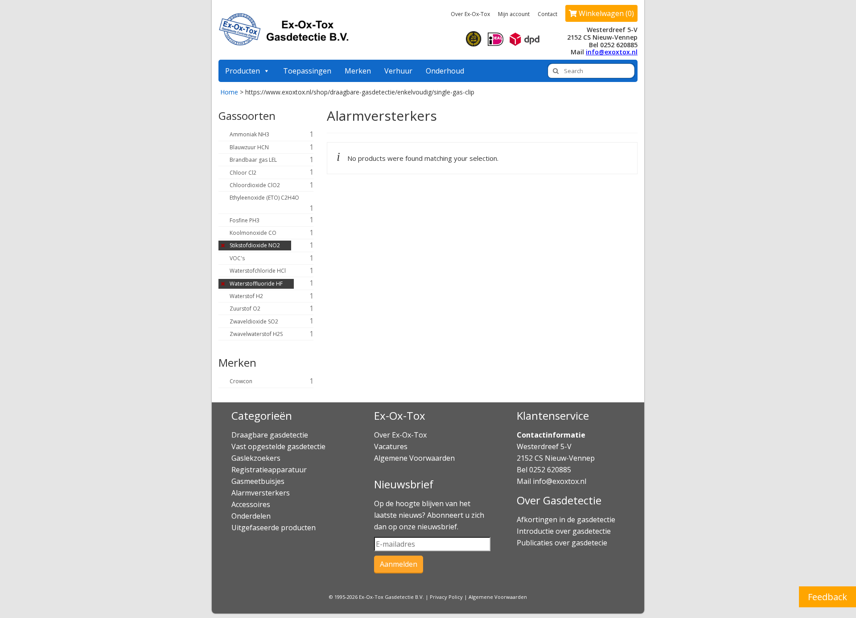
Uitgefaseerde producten (273, 527)
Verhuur (398, 71)
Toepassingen (307, 71)
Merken (358, 71)
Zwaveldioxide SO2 (254, 321)
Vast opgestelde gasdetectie (278, 446)
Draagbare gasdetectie (269, 435)
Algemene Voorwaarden (414, 458)
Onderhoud (445, 71)
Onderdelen (251, 516)
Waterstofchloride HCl (258, 270)
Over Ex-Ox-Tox (470, 14)
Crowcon (241, 381)
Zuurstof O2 (245, 308)
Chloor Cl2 (243, 172)
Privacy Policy (446, 596)
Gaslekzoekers (255, 458)
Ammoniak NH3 (249, 134)
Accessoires (250, 504)
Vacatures (390, 446)
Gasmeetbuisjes (257, 481)
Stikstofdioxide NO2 (255, 245)
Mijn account (514, 14)
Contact (547, 14)
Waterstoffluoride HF (256, 283)
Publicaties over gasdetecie (562, 543)
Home (229, 92)
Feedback (827, 597)
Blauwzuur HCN (249, 147)
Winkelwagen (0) (605, 13)
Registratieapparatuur (269, 470)
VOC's (237, 258)
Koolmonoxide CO (253, 233)
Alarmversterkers (260, 493)
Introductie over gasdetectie (564, 531)
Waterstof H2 (246, 296)
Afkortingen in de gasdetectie (567, 519)
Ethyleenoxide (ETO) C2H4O (264, 197)
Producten (242, 71)
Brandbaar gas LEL (253, 160)
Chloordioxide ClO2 (255, 185)
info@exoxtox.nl (612, 52)
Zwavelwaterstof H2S (256, 334)
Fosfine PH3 (244, 220)
